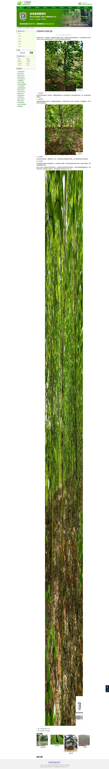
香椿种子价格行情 (20, 75)
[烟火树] (43, 740)
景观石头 (45, 7)
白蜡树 (84, 745)
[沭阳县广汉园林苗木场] (32, 3)
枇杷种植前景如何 (20, 95)
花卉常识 (19, 46)
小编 (66, 35)
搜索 (31, 52)
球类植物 (27, 65)
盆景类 (19, 58)
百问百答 (19, 36)
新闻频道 (37, 7)
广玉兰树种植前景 (20, 86)
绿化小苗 (27, 63)
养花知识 (19, 38)
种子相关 (32, 27)
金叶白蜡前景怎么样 (21, 78)
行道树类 (19, 60)
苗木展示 (29, 7)
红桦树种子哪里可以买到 (45, 728)
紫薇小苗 (71, 745)
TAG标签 (48, 766)
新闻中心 (19, 33)
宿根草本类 (20, 61)
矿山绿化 (54, 7)
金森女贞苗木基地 (20, 77)
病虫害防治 (20, 41)
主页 (21, 7)
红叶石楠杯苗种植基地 (21, 84)
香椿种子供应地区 (20, 89)
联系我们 (86, 7)
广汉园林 (78, 7)
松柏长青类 (28, 61)
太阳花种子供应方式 (21, 91)
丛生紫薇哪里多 (20, 80)
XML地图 (45, 766)
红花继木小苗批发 (20, 82)
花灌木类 (27, 58)
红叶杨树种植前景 (20, 102)
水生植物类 (20, 63)
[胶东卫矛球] (57, 740)
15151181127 (86, 4)
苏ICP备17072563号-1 (64, 766)
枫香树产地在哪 (20, 93)
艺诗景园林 (56, 766)
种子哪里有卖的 (20, 97)
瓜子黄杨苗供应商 (20, 71)
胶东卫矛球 (57, 745)
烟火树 (43, 745)
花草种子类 (20, 65)
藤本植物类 (28, 60)
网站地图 (42, 766)
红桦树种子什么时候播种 (45, 730)
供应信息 (62, 7)
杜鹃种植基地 (20, 106)
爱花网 (59, 766)
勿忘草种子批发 (20, 73)
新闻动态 (20, 31)
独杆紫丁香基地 (20, 100)
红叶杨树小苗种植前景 (21, 104)
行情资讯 (70, 7)
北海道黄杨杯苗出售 (21, 87)
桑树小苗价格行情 (20, 98)
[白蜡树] (84, 740)
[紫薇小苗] (70, 740)
